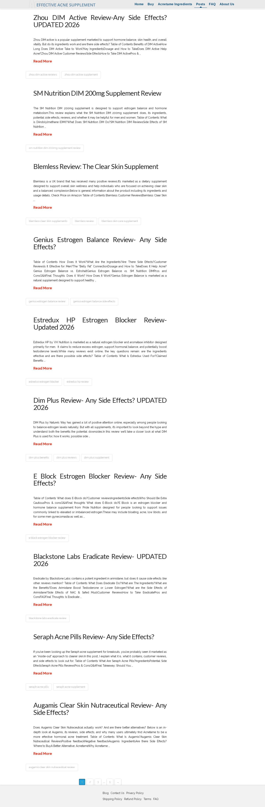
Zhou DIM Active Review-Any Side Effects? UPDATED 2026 (100, 21)
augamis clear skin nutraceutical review (52, 767)
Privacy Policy (135, 793)
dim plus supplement (96, 457)
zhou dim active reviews (43, 74)
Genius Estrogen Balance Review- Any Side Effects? (100, 243)
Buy (151, 4)
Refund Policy (133, 799)
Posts (200, 4)
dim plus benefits (39, 457)
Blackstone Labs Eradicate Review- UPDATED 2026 (100, 559)
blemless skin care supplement (120, 221)
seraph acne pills (38, 686)
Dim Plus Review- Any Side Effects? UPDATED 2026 (100, 403)
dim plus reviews (66, 457)
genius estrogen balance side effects (94, 301)
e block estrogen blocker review (47, 537)
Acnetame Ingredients (175, 4)
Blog (106, 793)
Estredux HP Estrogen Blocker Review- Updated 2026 (100, 323)
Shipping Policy (112, 799)
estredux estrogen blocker (44, 381)
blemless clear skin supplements (48, 221)
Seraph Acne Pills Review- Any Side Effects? (93, 636)
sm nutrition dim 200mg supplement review (55, 147)
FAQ (212, 4)
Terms (147, 799)
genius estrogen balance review (47, 301)
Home (139, 4)
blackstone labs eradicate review (48, 618)
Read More (42, 61)
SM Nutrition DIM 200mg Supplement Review (97, 93)
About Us (227, 4)
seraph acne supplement (70, 686)
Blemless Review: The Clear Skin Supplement (95, 166)
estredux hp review (78, 381)
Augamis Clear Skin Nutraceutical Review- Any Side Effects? (100, 708)
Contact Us (117, 793)
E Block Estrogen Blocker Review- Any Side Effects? (100, 479)
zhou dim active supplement (81, 74)
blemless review (84, 221)
